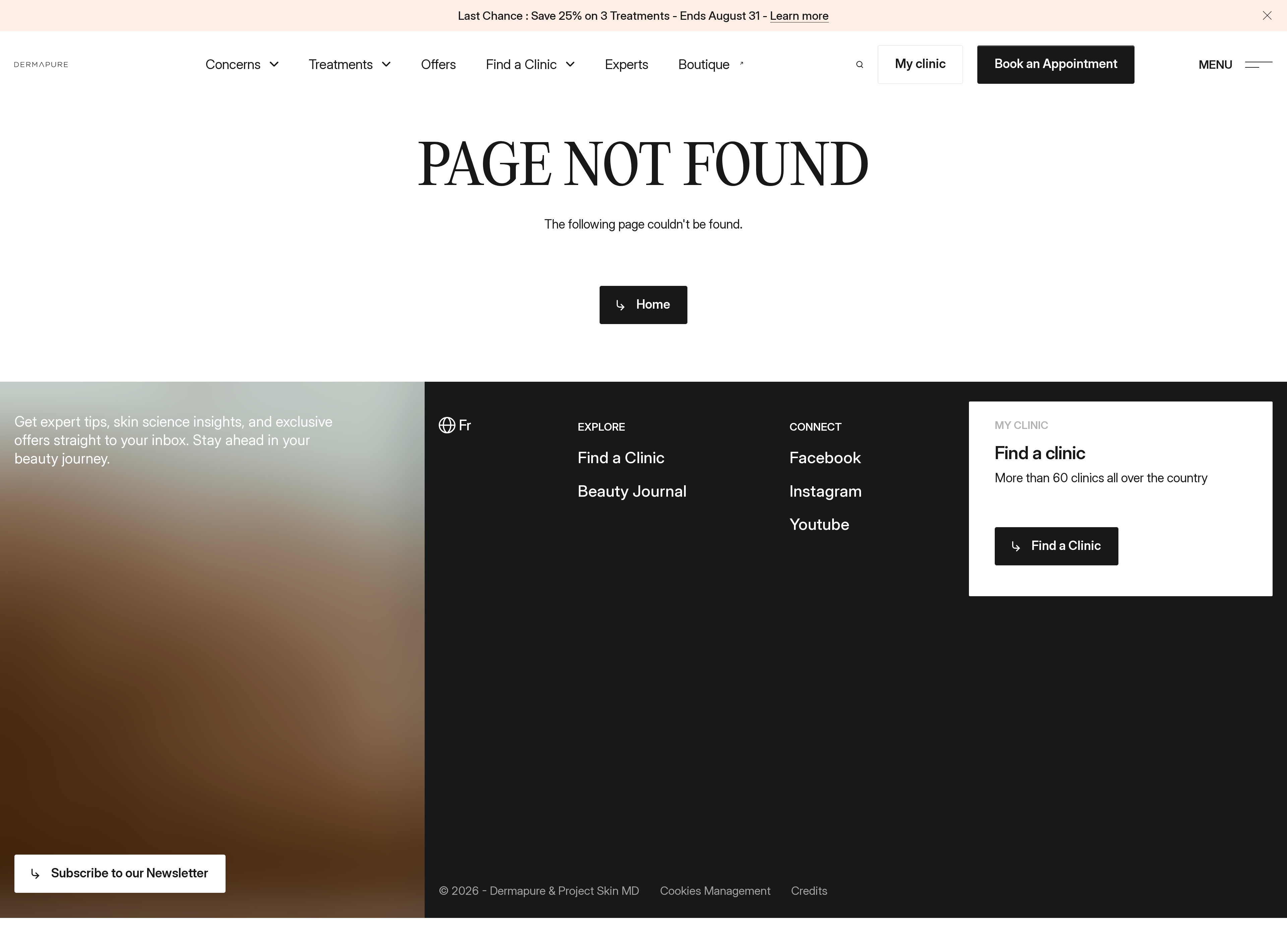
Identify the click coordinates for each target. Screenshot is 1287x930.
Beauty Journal (632, 491)
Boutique (704, 64)
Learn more (799, 15)
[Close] (1267, 15)
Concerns (233, 64)
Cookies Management (715, 890)
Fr (463, 425)
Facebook (825, 457)
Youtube (819, 524)
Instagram (826, 491)
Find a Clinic (521, 64)
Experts (627, 64)
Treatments (341, 64)
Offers (438, 64)
